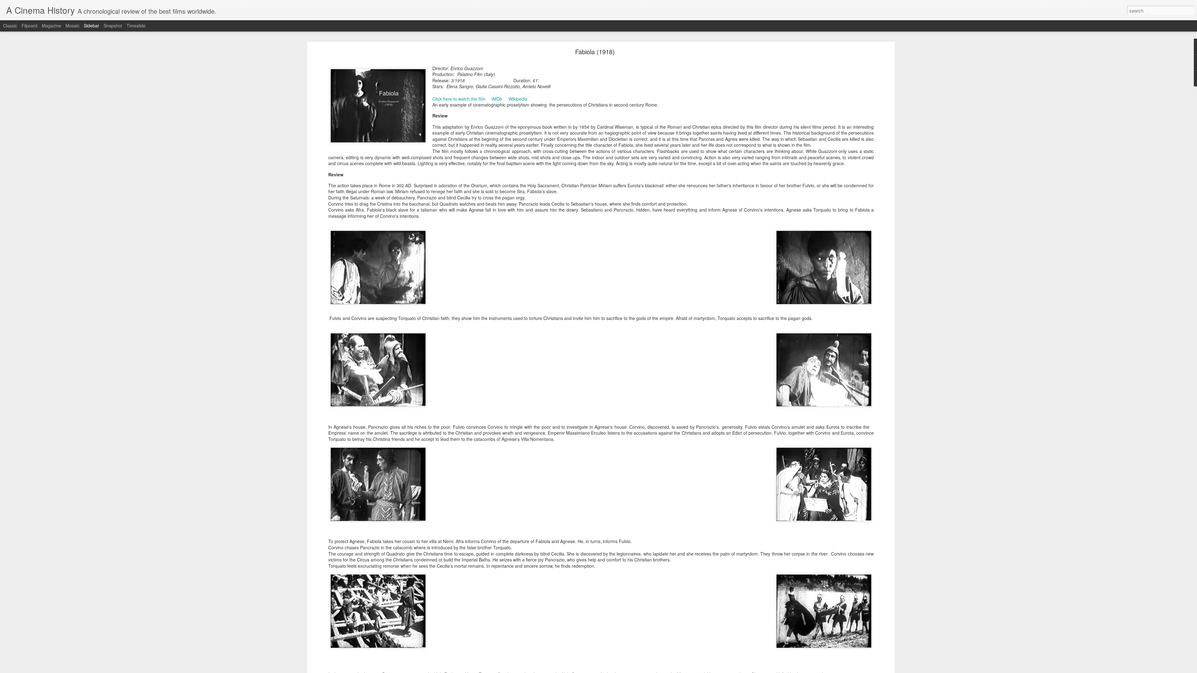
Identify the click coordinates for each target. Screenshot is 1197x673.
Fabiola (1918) (595, 51)
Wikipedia (517, 99)
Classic (10, 25)
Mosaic (72, 25)
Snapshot (112, 25)
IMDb (497, 99)
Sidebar (91, 25)
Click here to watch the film (458, 99)
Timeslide (136, 25)
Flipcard (29, 25)
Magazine (51, 25)
